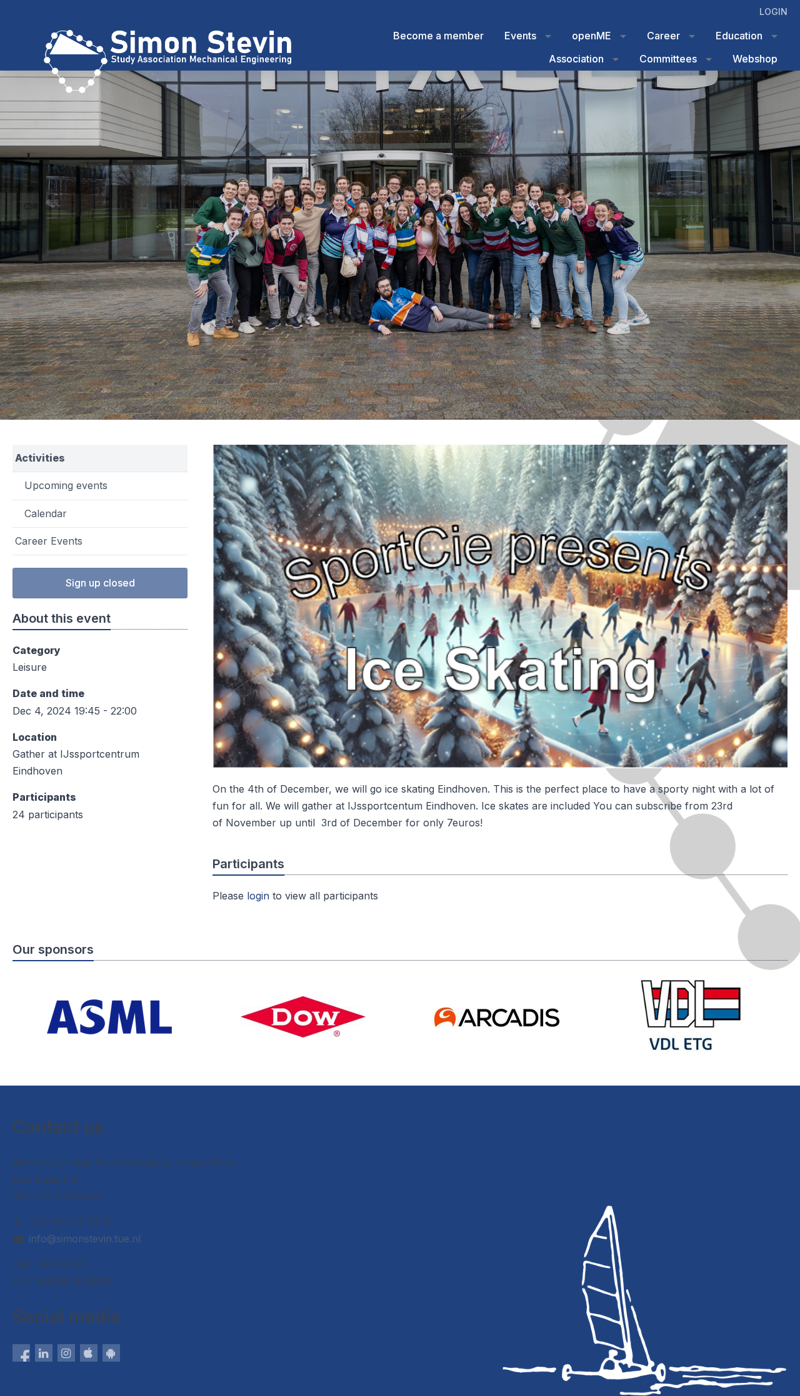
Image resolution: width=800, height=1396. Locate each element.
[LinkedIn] (43, 1353)
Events (520, 35)
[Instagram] (66, 1353)
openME (591, 35)
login (258, 895)
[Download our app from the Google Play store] (111, 1353)
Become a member (438, 35)
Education (739, 35)
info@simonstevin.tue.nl (85, 1238)
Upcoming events (66, 485)
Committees (668, 58)
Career (663, 35)
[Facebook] (21, 1353)
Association (576, 58)
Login (773, 11)
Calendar (45, 513)
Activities (40, 458)
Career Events (48, 541)
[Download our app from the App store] (89, 1353)
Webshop (755, 58)
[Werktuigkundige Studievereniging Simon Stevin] (37, 36)
